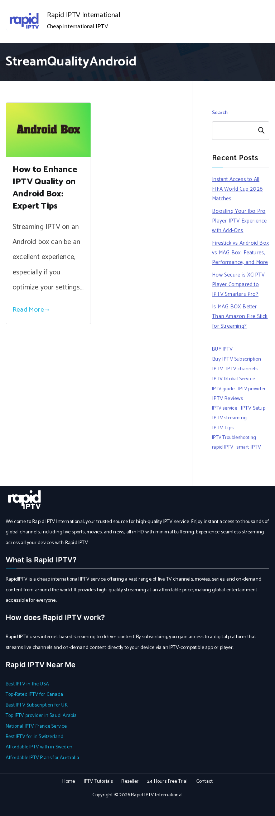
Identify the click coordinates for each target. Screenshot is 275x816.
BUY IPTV (222, 349)
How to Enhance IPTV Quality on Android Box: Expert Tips (45, 188)
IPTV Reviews (227, 398)
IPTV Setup (253, 408)
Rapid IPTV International (83, 15)
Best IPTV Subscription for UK (37, 705)
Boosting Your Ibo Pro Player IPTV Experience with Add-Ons (239, 221)
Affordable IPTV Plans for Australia (42, 758)
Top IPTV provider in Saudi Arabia (41, 716)
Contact (204, 781)
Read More (28, 309)
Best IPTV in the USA (27, 684)
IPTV (217, 369)
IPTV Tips (222, 428)
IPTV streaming (229, 418)
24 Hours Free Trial (167, 781)
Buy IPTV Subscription (236, 359)
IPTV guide (223, 389)
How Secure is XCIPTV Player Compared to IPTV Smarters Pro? (238, 284)
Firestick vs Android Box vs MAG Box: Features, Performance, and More (240, 253)
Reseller (130, 781)
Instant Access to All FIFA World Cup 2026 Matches (237, 189)
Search (220, 113)
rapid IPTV (222, 447)
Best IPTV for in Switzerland (35, 737)
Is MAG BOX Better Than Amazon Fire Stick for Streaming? (239, 316)
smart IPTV (248, 447)
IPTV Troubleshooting (234, 437)
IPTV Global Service (233, 379)
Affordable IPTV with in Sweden (39, 747)
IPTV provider (251, 389)
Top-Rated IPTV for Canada (34, 694)
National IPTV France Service (36, 726)
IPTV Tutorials (98, 781)
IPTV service (224, 408)
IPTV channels (241, 369)
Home (68, 781)
